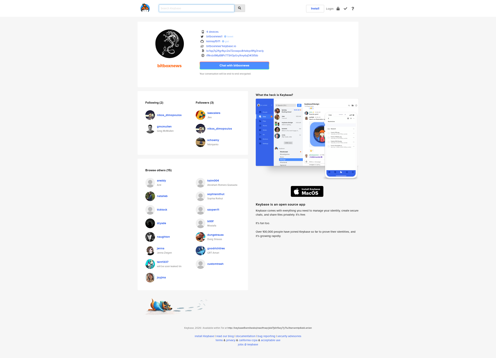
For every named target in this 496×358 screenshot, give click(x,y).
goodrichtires (216, 248)
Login (329, 9)
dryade (161, 223)
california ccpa (248, 340)
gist (226, 41)
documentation (245, 336)
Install (315, 8)
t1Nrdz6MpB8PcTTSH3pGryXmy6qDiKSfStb (232, 55)
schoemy (213, 140)
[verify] (345, 8)
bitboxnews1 (214, 36)
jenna (160, 248)
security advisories (289, 336)
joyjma (161, 277)
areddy (161, 180)
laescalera (213, 113)
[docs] (352, 8)
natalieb (162, 196)
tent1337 (162, 262)
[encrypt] (338, 8)
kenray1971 (213, 41)
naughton (163, 237)
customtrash (215, 264)
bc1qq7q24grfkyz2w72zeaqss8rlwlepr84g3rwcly (235, 51)
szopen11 (213, 209)
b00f (210, 221)
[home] (145, 7)
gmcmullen (164, 126)
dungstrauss (215, 235)
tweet (229, 36)
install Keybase (204, 336)
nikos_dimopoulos (169, 115)
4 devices (212, 32)
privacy (230, 340)
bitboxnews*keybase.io (221, 46)
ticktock (162, 209)
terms (219, 340)
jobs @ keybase (248, 344)
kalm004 (213, 180)
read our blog (225, 336)
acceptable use (270, 340)
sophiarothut (215, 194)
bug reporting (266, 336)
